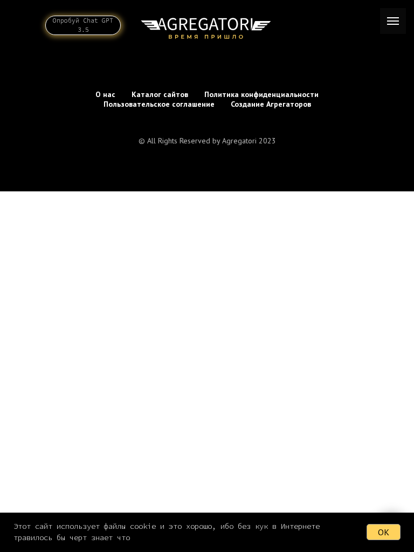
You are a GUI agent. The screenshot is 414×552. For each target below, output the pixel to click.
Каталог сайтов (160, 94)
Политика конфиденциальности (261, 94)
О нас (105, 94)
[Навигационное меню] (393, 21)
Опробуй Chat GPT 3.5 (83, 25)
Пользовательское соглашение (159, 104)
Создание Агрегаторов (271, 104)
